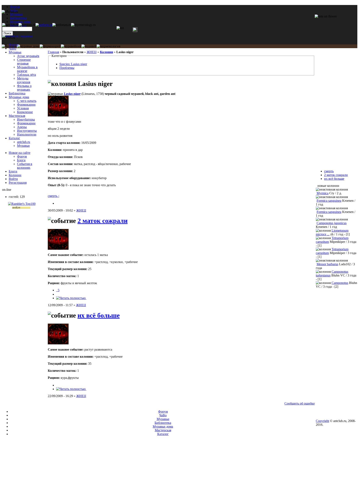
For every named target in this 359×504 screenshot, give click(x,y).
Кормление (25, 112)
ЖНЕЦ (92, 52)
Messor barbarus (327, 264)
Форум (15, 7)
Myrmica (322, 193)
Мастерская (17, 115)
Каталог (14, 138)
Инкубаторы (26, 119)
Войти (13, 179)
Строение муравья (24, 61)
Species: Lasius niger (73, 64)
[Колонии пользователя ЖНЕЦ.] (57, 203)
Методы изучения (23, 80)
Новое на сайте (19, 152)
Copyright (322, 421)
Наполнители (26, 134)
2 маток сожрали (102, 220)
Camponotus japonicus (332, 223)
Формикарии (26, 104)
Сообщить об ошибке (299, 403)
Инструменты (27, 130)
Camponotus (340, 283)
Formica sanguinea (329, 200)
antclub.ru (23, 142)
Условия (23, 108)
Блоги (21, 160)
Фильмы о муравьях (24, 87)
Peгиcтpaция (18, 182)
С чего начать (26, 101)
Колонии (106, 52)
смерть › (53, 196)
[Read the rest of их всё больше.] (71, 389)
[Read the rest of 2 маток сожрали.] (71, 298)
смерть (329, 171)
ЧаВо (12, 48)
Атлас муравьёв (28, 56)
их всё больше (98, 315)
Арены (22, 127)
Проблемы (66, 68)
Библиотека (17, 93)
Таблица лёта (26, 74)
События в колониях (24, 165)
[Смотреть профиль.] (58, 115)
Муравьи (15, 52)
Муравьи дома (19, 97)
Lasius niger (72, 93)
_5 (57, 290)
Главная (53, 52)
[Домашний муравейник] (44, 25)
